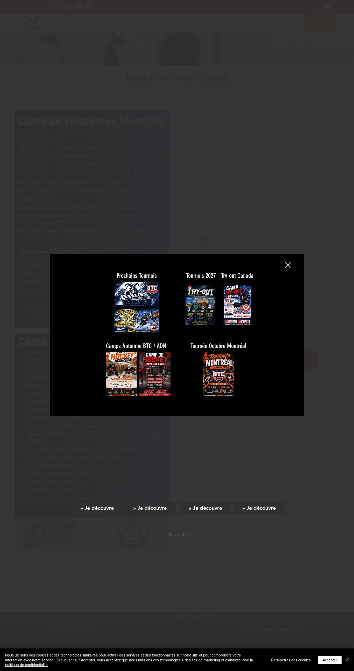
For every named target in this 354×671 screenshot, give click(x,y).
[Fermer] (348, 660)
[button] (288, 265)
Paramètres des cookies (291, 659)
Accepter (330, 659)
